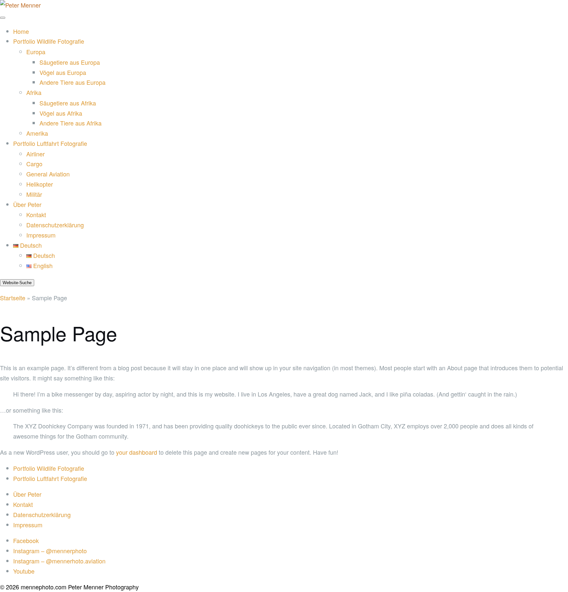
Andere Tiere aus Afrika (70, 123)
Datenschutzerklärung (55, 224)
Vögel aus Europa (62, 72)
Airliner (35, 153)
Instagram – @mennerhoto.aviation (59, 561)
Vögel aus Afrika (60, 113)
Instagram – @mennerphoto (50, 550)
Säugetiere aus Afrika (67, 103)
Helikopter (39, 184)
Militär (34, 194)
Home (21, 31)
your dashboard (136, 452)
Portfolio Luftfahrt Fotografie (50, 143)
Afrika (33, 92)
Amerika (37, 133)
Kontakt (36, 214)
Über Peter (27, 204)
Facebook (26, 540)
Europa (35, 51)
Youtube (24, 571)
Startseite (12, 297)
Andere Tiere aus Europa (72, 82)
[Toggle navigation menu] (2, 18)
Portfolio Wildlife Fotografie (48, 41)
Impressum (41, 235)
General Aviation (48, 174)
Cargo (34, 163)
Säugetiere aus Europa (69, 62)
